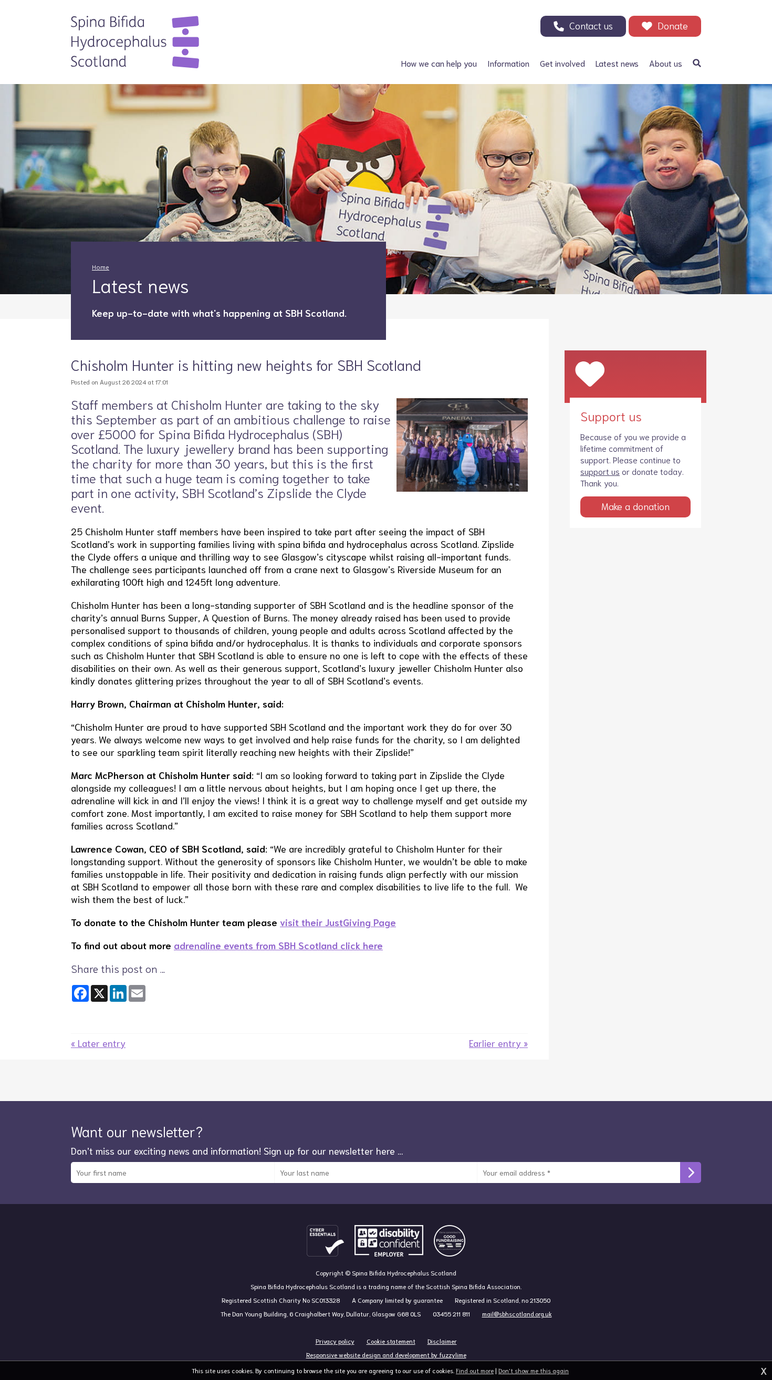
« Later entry (98, 1042)
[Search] (697, 63)
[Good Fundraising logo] (449, 1241)
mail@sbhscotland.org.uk (517, 1313)
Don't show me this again (533, 1370)
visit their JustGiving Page (338, 922)
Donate (673, 25)
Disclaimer (442, 1341)
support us (600, 470)
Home (100, 267)
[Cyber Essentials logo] (325, 1241)
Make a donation (635, 506)
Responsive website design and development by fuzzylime (386, 1354)
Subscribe (690, 1172)
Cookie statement (391, 1341)
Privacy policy (335, 1341)
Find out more (475, 1370)
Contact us (591, 25)
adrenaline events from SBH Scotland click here (278, 945)
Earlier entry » (498, 1042)
